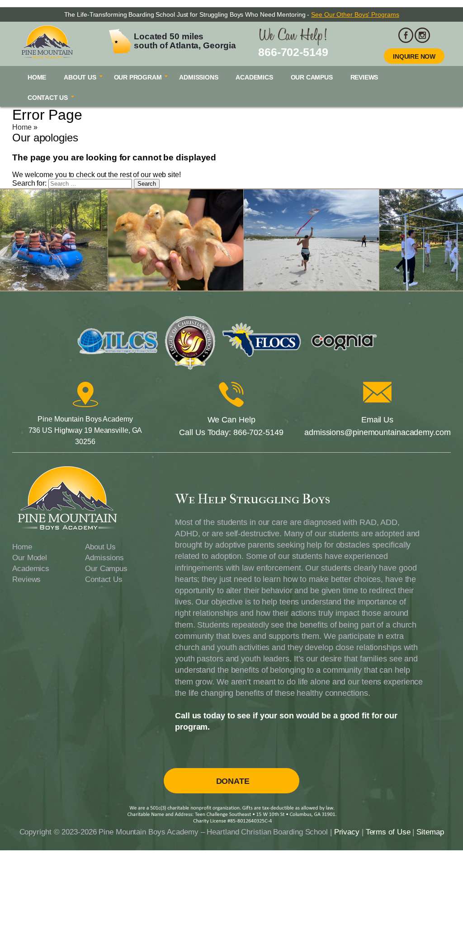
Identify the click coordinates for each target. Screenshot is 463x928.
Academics (254, 77)
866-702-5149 (293, 52)
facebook (406, 35)
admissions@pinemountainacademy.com (377, 432)
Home (37, 77)
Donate (233, 781)
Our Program (138, 77)
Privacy (346, 832)
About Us (80, 77)
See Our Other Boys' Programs (355, 14)
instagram (422, 35)
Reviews (364, 77)
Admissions (198, 77)
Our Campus (312, 77)
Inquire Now (414, 56)
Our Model (29, 557)
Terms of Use (388, 832)
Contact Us (48, 97)
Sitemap (430, 832)
